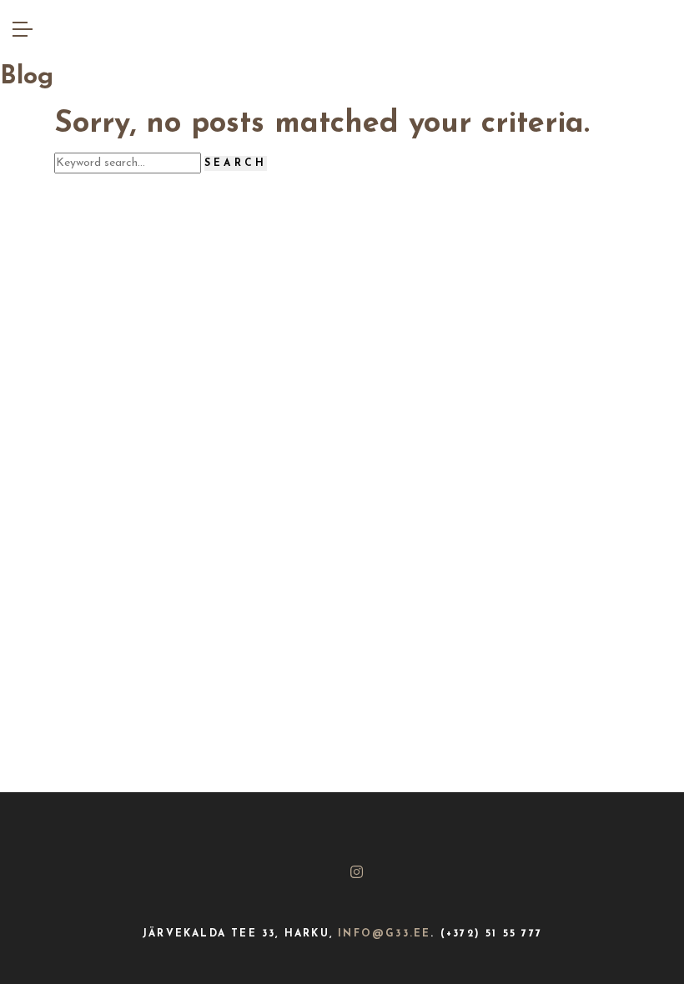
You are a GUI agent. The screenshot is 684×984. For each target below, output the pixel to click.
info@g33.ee (384, 934)
